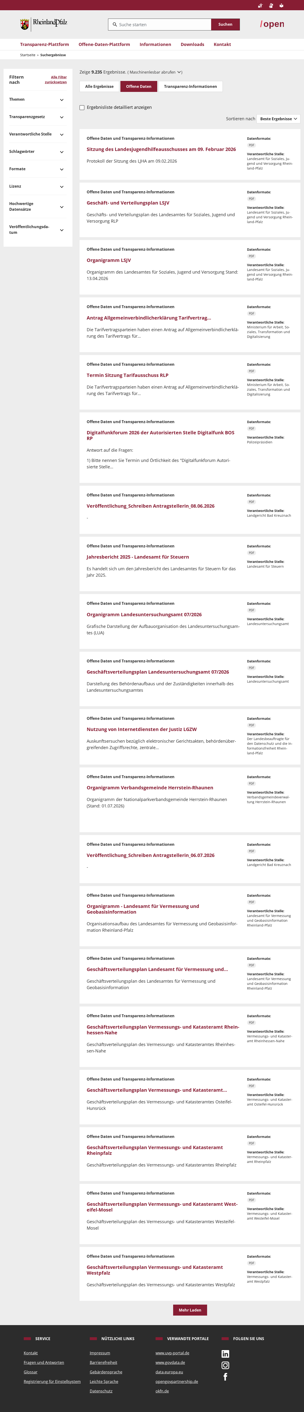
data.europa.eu (169, 1372)
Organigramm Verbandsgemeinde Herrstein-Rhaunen (150, 787)
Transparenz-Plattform (44, 44)
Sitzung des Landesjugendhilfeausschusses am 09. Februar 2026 (161, 149)
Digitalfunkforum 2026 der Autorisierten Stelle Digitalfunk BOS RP (160, 435)
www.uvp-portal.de (172, 1353)
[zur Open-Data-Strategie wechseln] (272, 24)
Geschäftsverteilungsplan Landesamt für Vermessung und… (157, 969)
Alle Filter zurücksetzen (56, 79)
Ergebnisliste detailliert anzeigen (119, 107)
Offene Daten (139, 86)
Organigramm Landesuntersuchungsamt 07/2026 (144, 614)
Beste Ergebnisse (276, 118)
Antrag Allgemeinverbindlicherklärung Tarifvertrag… (149, 318)
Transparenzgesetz (27, 116)
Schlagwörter (21, 151)
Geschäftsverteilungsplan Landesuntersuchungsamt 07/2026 (158, 672)
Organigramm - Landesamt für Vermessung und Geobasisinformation (143, 909)
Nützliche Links (117, 1338)
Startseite (27, 55)
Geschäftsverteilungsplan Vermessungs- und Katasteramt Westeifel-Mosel (162, 1207)
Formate (17, 168)
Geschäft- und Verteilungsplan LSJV (128, 203)
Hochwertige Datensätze (21, 206)
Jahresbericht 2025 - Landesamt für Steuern (138, 557)
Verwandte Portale (187, 1338)
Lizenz (15, 186)
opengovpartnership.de (177, 1381)
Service (42, 1338)
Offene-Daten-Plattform (104, 44)
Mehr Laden (190, 1310)
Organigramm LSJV (109, 260)
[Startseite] (43, 24)
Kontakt (222, 44)
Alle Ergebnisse (99, 86)
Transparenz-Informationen (190, 86)
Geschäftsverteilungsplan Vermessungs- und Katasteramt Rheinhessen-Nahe (163, 1030)
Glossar (31, 1372)
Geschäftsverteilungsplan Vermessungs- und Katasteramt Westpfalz (155, 1270)
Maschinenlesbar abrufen (153, 72)
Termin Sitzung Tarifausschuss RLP (128, 375)
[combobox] (159, 24)
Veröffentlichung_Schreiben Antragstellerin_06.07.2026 (150, 855)
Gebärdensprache (106, 1372)
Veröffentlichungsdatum (29, 229)
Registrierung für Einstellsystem (52, 1381)
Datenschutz (101, 1391)
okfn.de (162, 1391)
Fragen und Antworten (44, 1362)
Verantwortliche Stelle (30, 134)
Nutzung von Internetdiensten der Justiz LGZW (142, 729)
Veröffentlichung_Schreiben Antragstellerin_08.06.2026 (150, 506)
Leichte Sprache (104, 1381)
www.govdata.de (170, 1362)
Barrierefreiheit (103, 1362)
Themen (17, 99)
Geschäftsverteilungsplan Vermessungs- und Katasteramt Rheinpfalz (155, 1150)
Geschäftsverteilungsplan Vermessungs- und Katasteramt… (157, 1090)
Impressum (100, 1353)
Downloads (192, 44)
